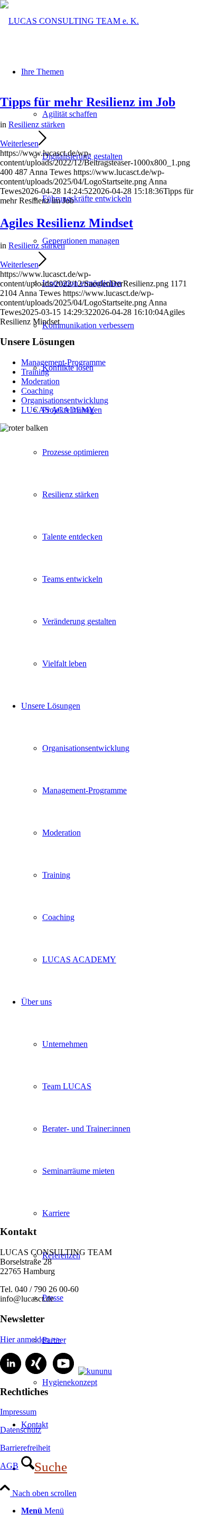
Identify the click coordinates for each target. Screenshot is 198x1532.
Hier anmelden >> (30, 1339)
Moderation (40, 381)
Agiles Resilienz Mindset (66, 223)
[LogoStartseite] (69, 20)
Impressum (18, 1411)
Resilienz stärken (36, 124)
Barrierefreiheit (25, 1447)
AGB (9, 1465)
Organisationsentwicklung (64, 400)
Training (35, 371)
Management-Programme (63, 362)
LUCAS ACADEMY (58, 409)
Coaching (37, 390)
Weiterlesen (19, 143)
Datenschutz (20, 1429)
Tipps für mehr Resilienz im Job (87, 102)
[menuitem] (120, 156)
